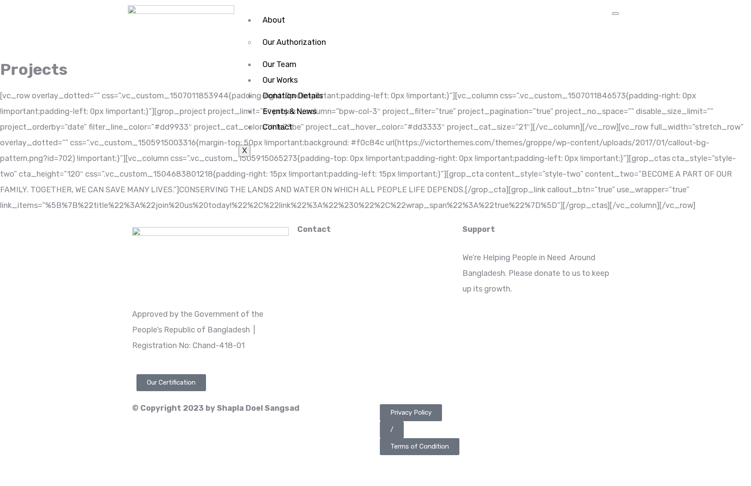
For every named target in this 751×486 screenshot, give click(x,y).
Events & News (289, 111)
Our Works (280, 80)
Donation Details (293, 96)
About (274, 20)
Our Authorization (294, 42)
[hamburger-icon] (615, 13)
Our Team (279, 64)
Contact (277, 127)
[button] (411, 412)
